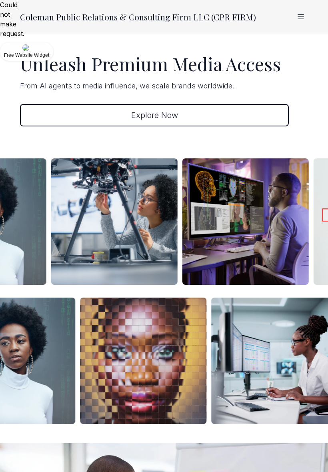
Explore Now (154, 115)
